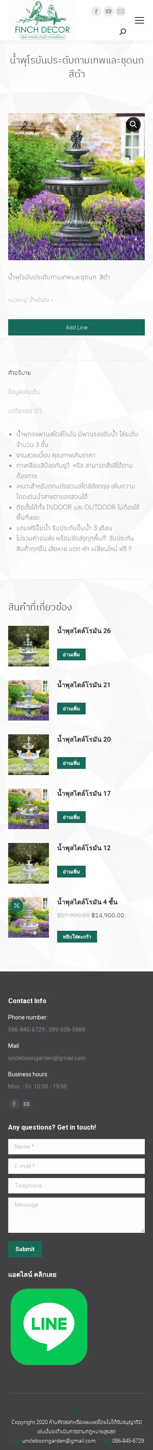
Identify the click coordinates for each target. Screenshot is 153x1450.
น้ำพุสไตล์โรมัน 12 (84, 848)
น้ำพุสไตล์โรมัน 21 (84, 685)
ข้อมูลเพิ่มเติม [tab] (24, 392)
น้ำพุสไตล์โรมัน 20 (84, 739)
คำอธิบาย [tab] (19, 373)
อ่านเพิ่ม (71, 655)
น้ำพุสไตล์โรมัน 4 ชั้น (87, 902)
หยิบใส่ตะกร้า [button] (77, 937)
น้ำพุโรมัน (39, 300)
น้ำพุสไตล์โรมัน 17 (84, 793)
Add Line (77, 327)
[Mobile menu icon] (139, 20)
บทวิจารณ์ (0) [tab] (24, 411)
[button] (133, 124)
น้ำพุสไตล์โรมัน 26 (84, 631)
